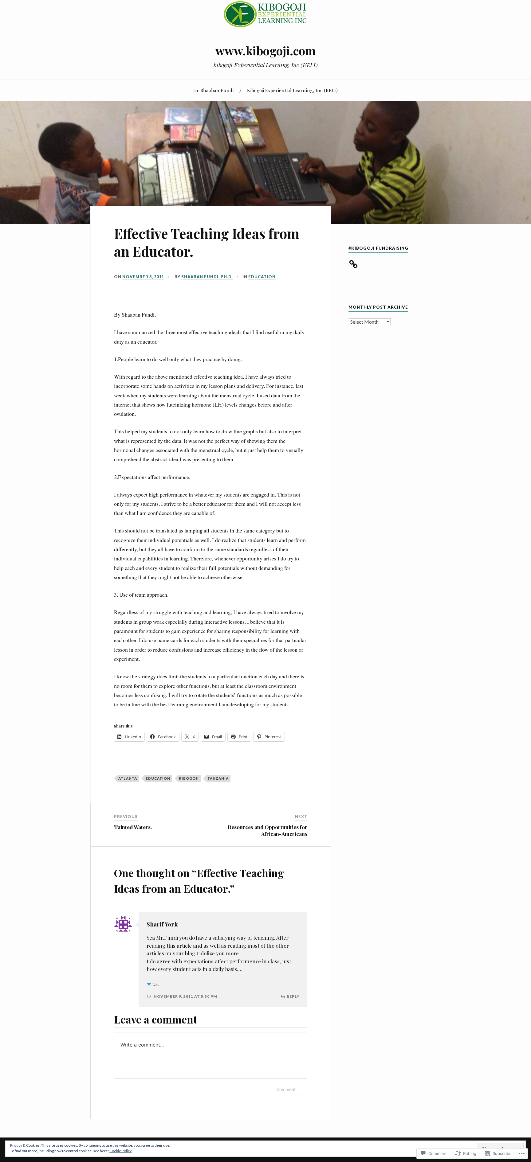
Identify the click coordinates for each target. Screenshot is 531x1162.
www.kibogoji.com (265, 50)
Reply (293, 996)
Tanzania (218, 778)
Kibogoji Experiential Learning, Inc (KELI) (292, 90)
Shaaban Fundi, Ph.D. (207, 276)
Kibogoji (189, 778)
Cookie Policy (120, 1150)
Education (262, 276)
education (158, 778)
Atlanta (127, 778)
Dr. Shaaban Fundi (213, 90)
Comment (286, 1089)
